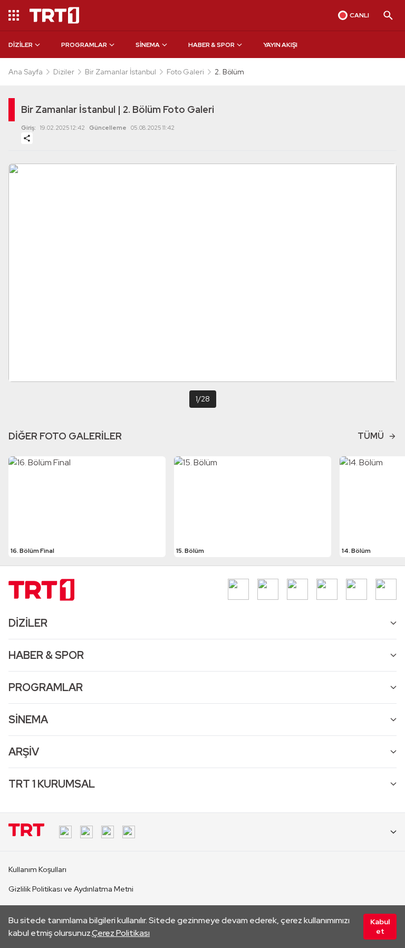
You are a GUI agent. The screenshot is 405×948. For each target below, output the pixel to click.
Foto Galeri (185, 71)
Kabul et (380, 926)
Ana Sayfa (25, 71)
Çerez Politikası (121, 933)
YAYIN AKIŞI (280, 45)
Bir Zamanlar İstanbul (120, 71)
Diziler (63, 71)
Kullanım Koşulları (37, 869)
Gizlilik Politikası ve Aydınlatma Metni (70, 889)
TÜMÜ (371, 436)
